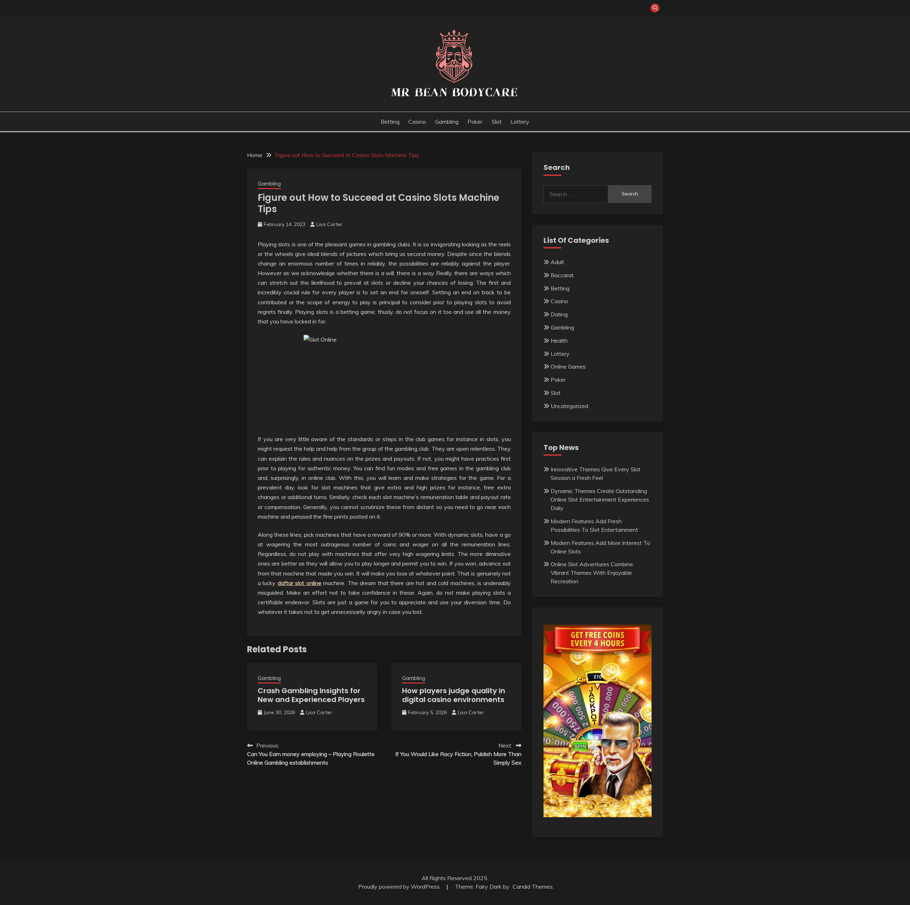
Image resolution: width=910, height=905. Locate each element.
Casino (417, 121)
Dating (559, 314)
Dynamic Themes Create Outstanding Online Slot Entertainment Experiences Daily (600, 499)
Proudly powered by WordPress (399, 886)
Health (559, 340)
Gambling (447, 121)
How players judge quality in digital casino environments (453, 695)
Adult (557, 262)
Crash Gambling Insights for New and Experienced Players (311, 695)
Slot (497, 121)
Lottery (519, 121)
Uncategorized (569, 405)
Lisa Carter (329, 224)
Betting (390, 121)
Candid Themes (533, 886)
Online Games (568, 366)
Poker (474, 121)
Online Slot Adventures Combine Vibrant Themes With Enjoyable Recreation (592, 573)
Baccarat (562, 275)
